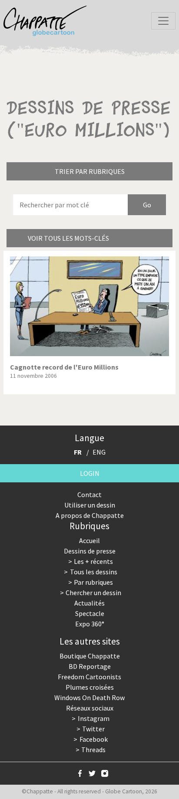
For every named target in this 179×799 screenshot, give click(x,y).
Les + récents (93, 561)
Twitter (93, 728)
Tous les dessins (93, 571)
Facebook (94, 739)
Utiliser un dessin (89, 505)
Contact (89, 494)
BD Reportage (90, 666)
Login (89, 473)
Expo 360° (89, 623)
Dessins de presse (90, 551)
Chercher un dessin (93, 592)
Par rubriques (93, 582)
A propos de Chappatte (90, 515)
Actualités (89, 603)
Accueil (89, 540)
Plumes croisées (90, 687)
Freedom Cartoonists (89, 676)
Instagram (93, 718)
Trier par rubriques (90, 171)
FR (78, 452)
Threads (93, 749)
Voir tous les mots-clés (68, 238)
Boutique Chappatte (90, 656)
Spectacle (89, 613)
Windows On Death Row (89, 697)
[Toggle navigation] (163, 20)
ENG (99, 452)
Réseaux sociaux (89, 708)
